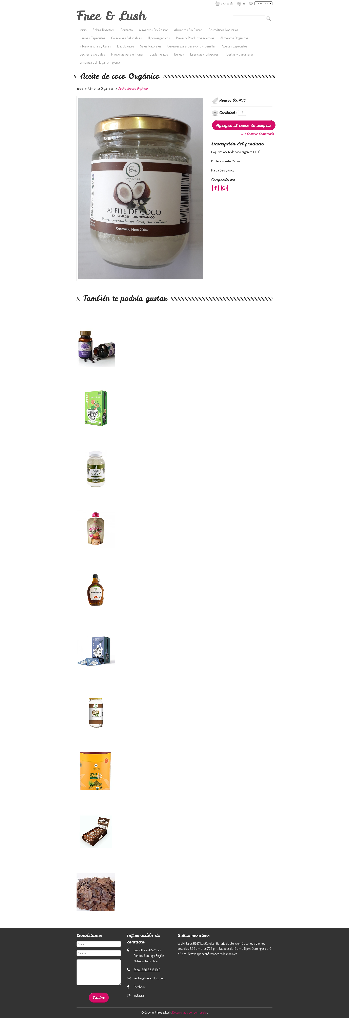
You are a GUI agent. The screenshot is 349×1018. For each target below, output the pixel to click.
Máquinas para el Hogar (127, 54)
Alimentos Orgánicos (234, 38)
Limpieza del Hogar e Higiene (100, 62)
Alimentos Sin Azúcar (153, 30)
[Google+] (224, 188)
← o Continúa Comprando (257, 134)
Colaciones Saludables (126, 38)
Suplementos (159, 54)
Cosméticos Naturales (223, 30)
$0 (244, 3)
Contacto (127, 30)
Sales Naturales (150, 46)
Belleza (179, 54)
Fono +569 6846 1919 (147, 970)
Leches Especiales (92, 54)
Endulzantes (125, 46)
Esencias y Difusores (204, 54)
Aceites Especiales (234, 46)
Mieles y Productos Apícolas (195, 38)
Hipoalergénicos (159, 38)
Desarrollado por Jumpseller (189, 1012)
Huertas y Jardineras (239, 54)
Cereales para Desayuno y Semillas (191, 46)
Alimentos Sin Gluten (188, 30)
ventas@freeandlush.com (149, 978)
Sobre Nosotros (104, 30)
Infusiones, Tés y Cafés (95, 46)
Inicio (83, 30)
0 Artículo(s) (227, 3)
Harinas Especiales (92, 38)
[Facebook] (215, 188)
